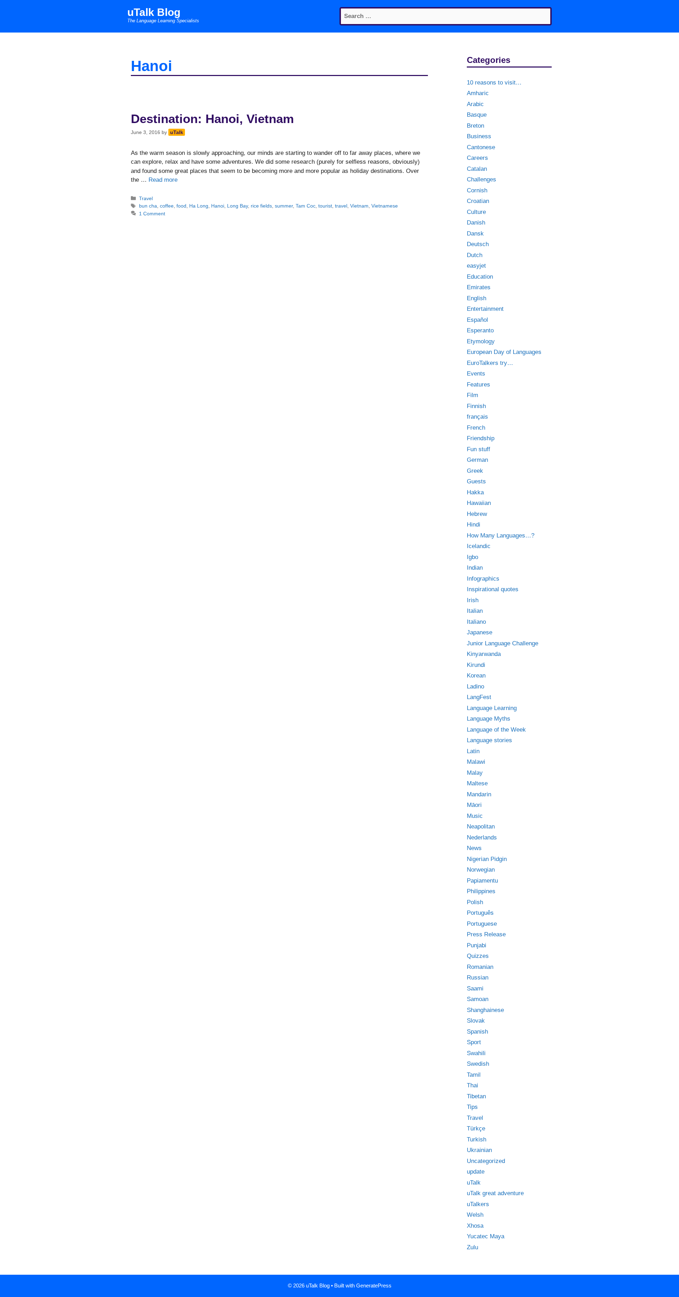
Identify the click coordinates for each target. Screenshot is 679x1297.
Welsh (475, 1214)
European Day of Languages (504, 352)
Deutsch (478, 244)
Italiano (476, 621)
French (476, 427)
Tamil (474, 1074)
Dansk (475, 233)
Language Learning (492, 708)
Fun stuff (478, 449)
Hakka (475, 492)
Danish (476, 222)
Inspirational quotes (492, 589)
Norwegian (481, 869)
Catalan (477, 168)
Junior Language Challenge (502, 643)
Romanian (480, 967)
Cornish (477, 190)
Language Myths (488, 718)
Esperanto (480, 330)
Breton (475, 125)
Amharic (478, 93)
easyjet (476, 265)
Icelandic (479, 546)
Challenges (481, 179)
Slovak (476, 1020)
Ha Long (198, 206)
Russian (477, 977)
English (476, 298)
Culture (476, 212)
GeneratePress (373, 1286)
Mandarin (479, 794)
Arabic (475, 104)
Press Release (486, 934)
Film (472, 395)
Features (478, 384)
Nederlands (482, 837)
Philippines (481, 891)
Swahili (476, 1053)
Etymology (481, 341)
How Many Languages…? (500, 535)
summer (284, 206)
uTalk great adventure (495, 1193)
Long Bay (237, 206)
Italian (475, 610)
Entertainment (485, 309)
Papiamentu (482, 880)
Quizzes (478, 956)
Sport (474, 1042)
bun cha (148, 206)
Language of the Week (496, 729)
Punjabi (476, 945)
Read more (163, 179)
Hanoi (217, 206)
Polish (475, 902)
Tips (472, 1107)
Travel (146, 198)
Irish (472, 600)
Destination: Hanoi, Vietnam (212, 119)
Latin (473, 751)
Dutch (474, 255)
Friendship (480, 438)
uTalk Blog (153, 12)
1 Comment (152, 213)
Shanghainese (485, 1010)
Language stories (489, 740)
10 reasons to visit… (494, 82)
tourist (325, 206)
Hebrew (477, 514)
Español (477, 319)
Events (476, 373)
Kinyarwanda (484, 654)
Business (479, 136)
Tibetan (476, 1096)
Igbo (472, 557)
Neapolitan (481, 826)
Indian (475, 567)
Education (480, 276)
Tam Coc (305, 206)
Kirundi (476, 665)
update (475, 1171)
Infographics (483, 578)
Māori (474, 805)
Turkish (476, 1139)
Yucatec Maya (485, 1236)
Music (475, 816)
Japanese (479, 632)
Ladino (475, 686)
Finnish (476, 406)
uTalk (474, 1182)
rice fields (261, 206)
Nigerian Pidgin (487, 859)
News (474, 848)
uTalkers (478, 1204)
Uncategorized (486, 1161)
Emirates (479, 287)
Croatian (478, 201)
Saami (475, 988)
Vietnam (359, 206)
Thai (472, 1085)
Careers (477, 158)
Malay (475, 772)
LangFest (479, 697)
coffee (167, 206)
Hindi (473, 524)
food (181, 206)
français (477, 416)
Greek (475, 470)
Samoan (477, 999)
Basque (477, 114)
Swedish (478, 1063)
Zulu (472, 1247)
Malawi (476, 761)
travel (341, 206)
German (477, 459)
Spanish (477, 1031)
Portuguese (482, 923)
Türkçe (476, 1128)
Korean (476, 675)
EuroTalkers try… (490, 363)
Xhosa (475, 1225)
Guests (476, 481)
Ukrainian (479, 1150)
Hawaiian (479, 503)
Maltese (477, 783)
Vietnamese (384, 206)
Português (480, 912)
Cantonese (481, 147)
